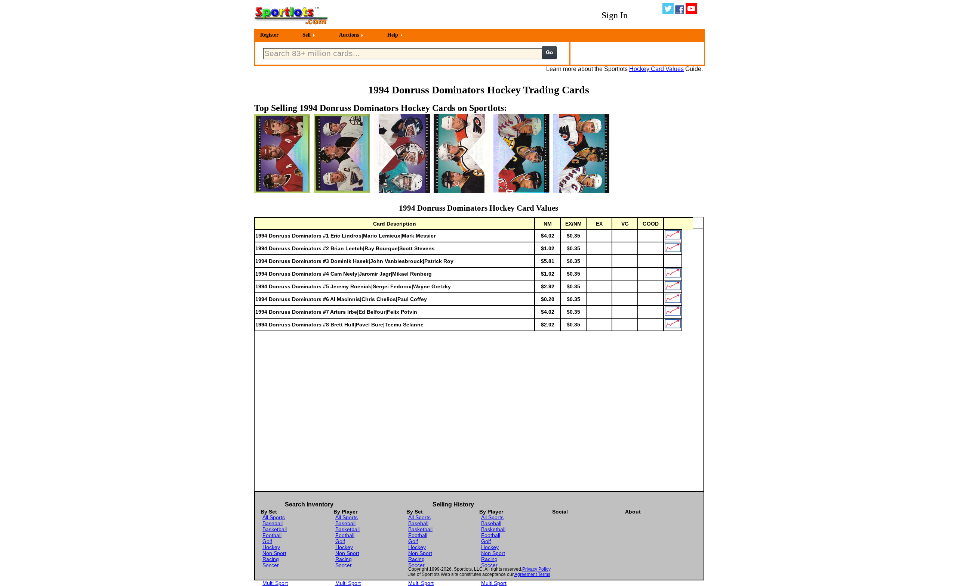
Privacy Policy (536, 569)
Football (271, 535)
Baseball (272, 523)
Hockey (271, 547)
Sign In (614, 15)
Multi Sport (275, 583)
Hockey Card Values (656, 69)
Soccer (270, 565)
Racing (270, 559)
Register (269, 35)
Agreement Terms (532, 574)
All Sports (273, 517)
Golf (267, 541)
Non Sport (274, 553)
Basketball (274, 529)
